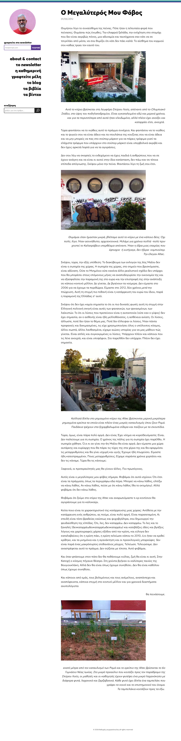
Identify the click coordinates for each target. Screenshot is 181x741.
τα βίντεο (32, 94)
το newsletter (28, 64)
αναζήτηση (10, 105)
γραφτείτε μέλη (26, 76)
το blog (34, 82)
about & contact (25, 58)
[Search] (38, 110)
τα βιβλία (32, 88)
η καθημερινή (28, 70)
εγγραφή (36, 47)
